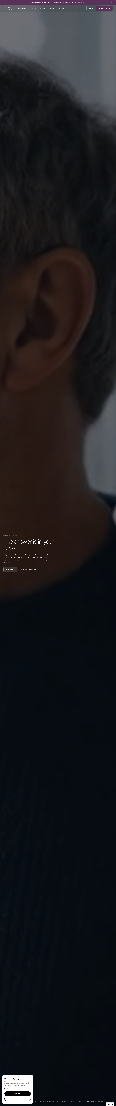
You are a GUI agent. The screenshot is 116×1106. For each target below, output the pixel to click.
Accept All (17, 1093)
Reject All (17, 1098)
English (108, 1104)
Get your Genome (104, 8)
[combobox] (110, 1104)
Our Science (52, 8)
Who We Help (22, 8)
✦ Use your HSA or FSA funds (40, 2)
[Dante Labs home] (7, 8)
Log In (91, 8)
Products (42, 8)
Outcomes (62, 8)
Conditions (33, 8)
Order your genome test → (29, 569)
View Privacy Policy (9, 1088)
